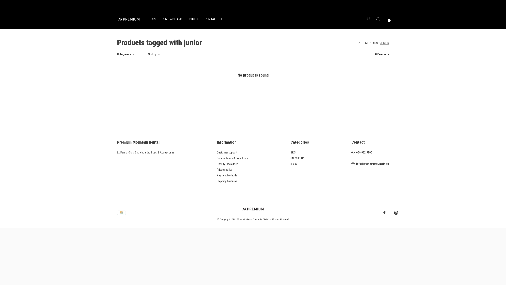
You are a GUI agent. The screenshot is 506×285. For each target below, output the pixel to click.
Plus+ (275, 219)
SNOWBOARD (172, 19)
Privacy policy (224, 169)
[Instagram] (396, 213)
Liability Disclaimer (227, 164)
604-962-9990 (364, 152)
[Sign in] (368, 19)
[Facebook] (384, 213)
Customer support (227, 152)
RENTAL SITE (214, 19)
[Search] (378, 19)
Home (365, 43)
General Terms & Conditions (232, 158)
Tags (374, 43)
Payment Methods (227, 175)
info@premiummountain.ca (372, 163)
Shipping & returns (227, 181)
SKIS (153, 19)
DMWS (266, 219)
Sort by (152, 54)
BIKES (193, 19)
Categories (124, 54)
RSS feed (284, 219)
